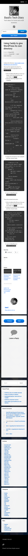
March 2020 (6, 464)
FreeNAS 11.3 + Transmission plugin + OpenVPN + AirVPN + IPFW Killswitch (15, 417)
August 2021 (7, 449)
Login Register (14, 35)
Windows (6, 514)
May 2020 (6, 461)
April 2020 (6, 463)
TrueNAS (6, 509)
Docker (5, 495)
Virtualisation (7, 512)
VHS (5, 511)
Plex (5, 502)
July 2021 (6, 450)
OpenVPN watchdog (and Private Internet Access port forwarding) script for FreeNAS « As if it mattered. (15, 414)
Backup (6, 493)
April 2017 (6, 482)
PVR (5, 504)
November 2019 (7, 467)
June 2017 (6, 480)
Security (6, 507)
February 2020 (7, 466)
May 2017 (6, 481)
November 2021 (7, 445)
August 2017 (7, 477)
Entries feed (6, 527)
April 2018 (6, 475)
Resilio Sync (7, 505)
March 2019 (6, 470)
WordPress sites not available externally (13, 392)
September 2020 (7, 460)
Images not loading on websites (11, 394)
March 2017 (6, 484)
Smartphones (7, 508)
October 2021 (7, 446)
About (11, 433)
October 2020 (7, 459)
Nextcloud (6, 501)
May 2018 (6, 474)
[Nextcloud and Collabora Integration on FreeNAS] (17, 271)
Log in (5, 525)
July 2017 (6, 478)
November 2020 (7, 457)
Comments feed (7, 528)
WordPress (9, 55)
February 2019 (7, 471)
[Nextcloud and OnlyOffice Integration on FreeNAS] (8, 271)
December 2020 (7, 456)
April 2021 (6, 453)
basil (18, 54)
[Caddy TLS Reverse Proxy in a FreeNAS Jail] (8, 284)
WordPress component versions (11, 399)
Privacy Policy (7, 539)
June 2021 (6, 452)
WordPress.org (7, 530)
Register (6, 524)
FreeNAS (6, 498)
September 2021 (7, 447)
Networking (6, 500)
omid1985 (8, 429)
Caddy (5, 55)
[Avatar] (14, 301)
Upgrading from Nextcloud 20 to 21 (17, 425)
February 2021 (7, 454)
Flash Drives (7, 497)
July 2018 (6, 473)
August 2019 (7, 468)
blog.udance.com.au (10, 310)
